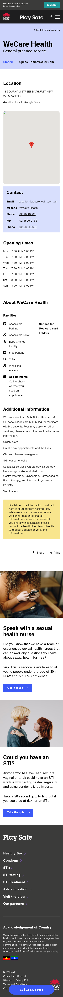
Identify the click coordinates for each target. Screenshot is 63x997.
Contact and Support (14, 976)
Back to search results (48, 30)
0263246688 (27, 214)
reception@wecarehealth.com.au (37, 201)
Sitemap (7, 980)
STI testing (12, 875)
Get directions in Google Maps (22, 102)
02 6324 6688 (28, 227)
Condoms (11, 860)
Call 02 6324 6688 (31, 989)
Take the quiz (15, 812)
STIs (6, 867)
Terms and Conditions (15, 984)
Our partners (13, 903)
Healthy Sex (12, 853)
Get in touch (15, 688)
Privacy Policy (23, 980)
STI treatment (14, 882)
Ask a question (15, 889)
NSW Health (9, 972)
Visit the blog (14, 896)
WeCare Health (28, 208)
